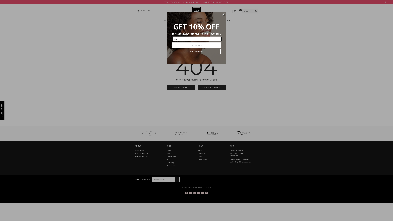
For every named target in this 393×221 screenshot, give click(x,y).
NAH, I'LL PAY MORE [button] (196, 51)
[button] (223, 15)
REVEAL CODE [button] (197, 45)
